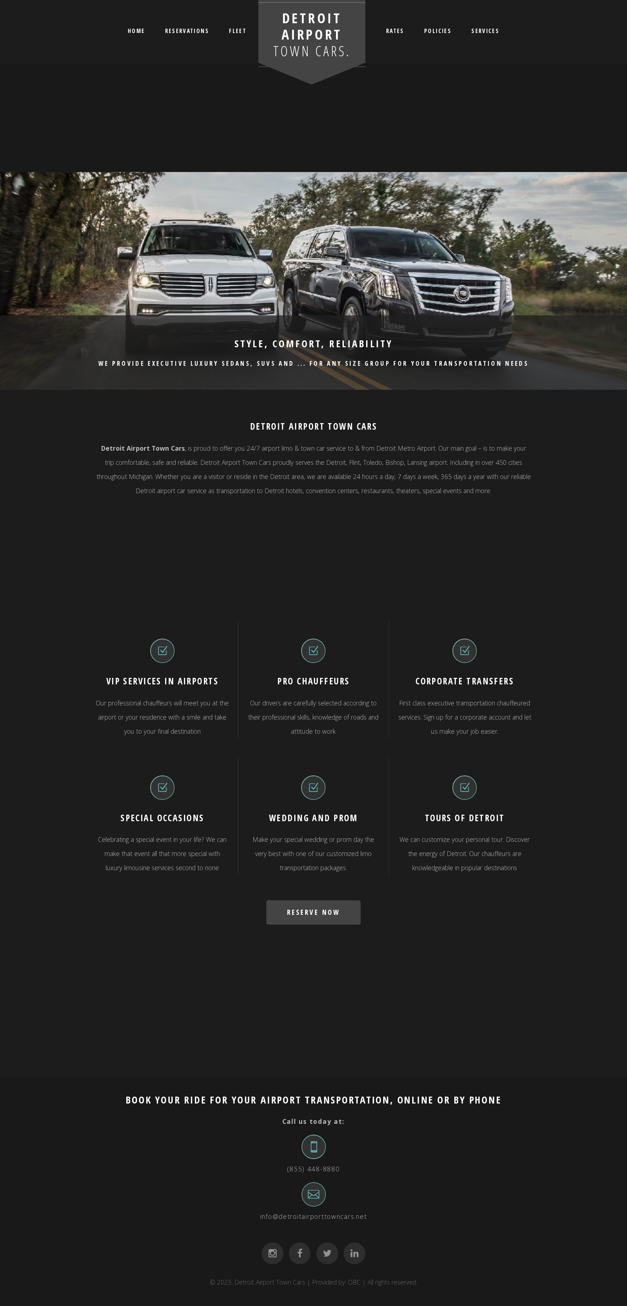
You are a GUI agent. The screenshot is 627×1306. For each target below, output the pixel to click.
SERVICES (485, 30)
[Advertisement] (313, 117)
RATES (395, 30)
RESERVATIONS (187, 30)
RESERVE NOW (313, 912)
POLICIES (437, 30)
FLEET (237, 30)
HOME (136, 30)
